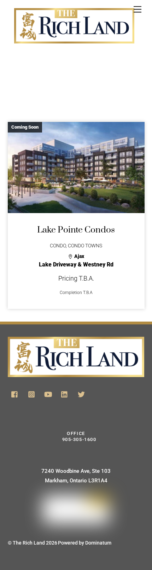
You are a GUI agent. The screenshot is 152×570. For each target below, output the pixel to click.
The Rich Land (29, 543)
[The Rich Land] (74, 36)
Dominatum (98, 543)
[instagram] (31, 393)
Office (78, 436)
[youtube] (48, 393)
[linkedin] (65, 393)
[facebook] (15, 393)
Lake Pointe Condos (76, 229)
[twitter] (81, 393)
